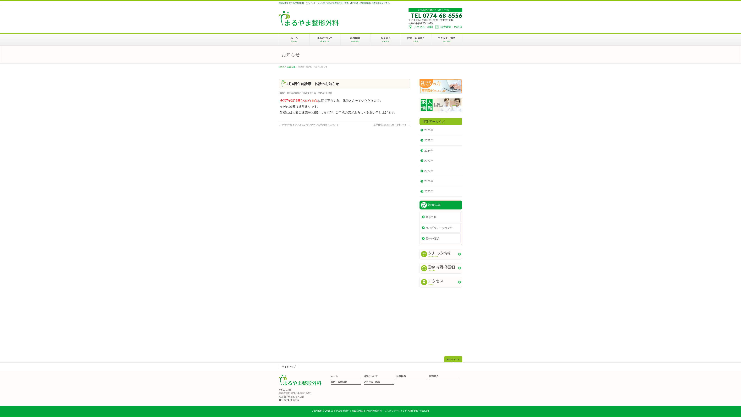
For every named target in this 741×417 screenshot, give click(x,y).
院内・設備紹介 (339, 382)
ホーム (334, 376)
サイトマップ (289, 366)
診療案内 (401, 376)
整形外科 (431, 217)
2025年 (428, 140)
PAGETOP (453, 359)
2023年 (428, 160)
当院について (371, 376)
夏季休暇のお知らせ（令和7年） (391, 124)
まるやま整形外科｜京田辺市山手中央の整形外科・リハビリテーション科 (369, 410)
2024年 (428, 150)
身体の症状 (432, 238)
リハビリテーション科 (439, 227)
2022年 (428, 170)
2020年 (428, 191)
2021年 (428, 181)
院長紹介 (434, 376)
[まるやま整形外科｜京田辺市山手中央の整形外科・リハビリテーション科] (309, 22)
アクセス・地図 (372, 382)
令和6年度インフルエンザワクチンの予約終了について (309, 124)
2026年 (428, 130)
